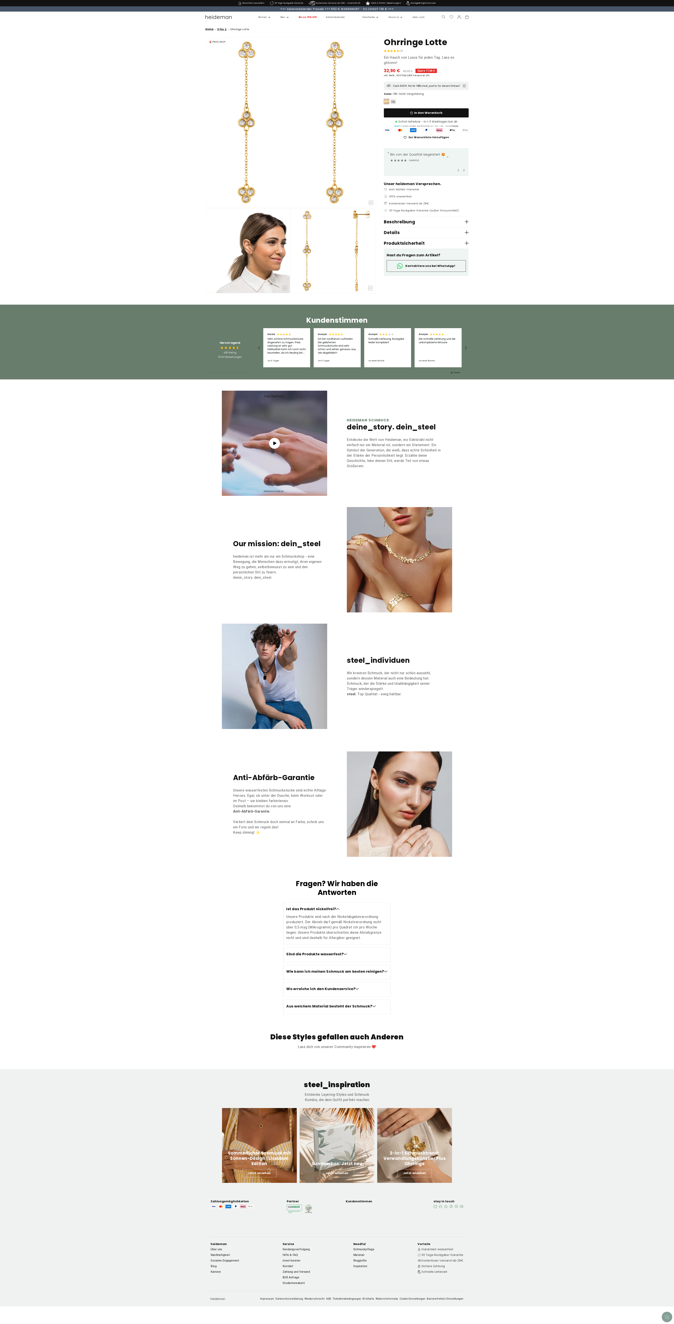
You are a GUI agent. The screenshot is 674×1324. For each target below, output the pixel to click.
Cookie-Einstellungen (412, 1298)
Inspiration (360, 1266)
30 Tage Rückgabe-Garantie (442, 1255)
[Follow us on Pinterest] (446, 1206)
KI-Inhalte (368, 1298)
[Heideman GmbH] (218, 17)
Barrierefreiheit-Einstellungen (445, 1298)
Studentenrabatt (294, 1283)
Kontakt (288, 1266)
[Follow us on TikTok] (456, 1206)
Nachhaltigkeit (220, 1255)
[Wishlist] (451, 17)
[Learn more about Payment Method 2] (400, 130)
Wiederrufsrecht (315, 1298)
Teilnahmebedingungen (347, 1298)
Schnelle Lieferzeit (434, 1272)
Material (358, 1255)
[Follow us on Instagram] (435, 1206)
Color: (388, 94)
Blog (214, 1266)
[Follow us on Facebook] (440, 1206)
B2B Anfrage (291, 1277)
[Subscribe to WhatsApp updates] (451, 1206)
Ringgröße (360, 1260)
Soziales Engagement (225, 1260)
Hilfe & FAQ (290, 1255)
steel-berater (292, 1260)
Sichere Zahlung (433, 1266)
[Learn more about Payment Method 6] (452, 130)
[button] (260, 17)
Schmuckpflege (363, 1249)
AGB (328, 1298)
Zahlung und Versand (296, 1271)
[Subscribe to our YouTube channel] (461, 1206)
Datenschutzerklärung (289, 1298)
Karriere (216, 1271)
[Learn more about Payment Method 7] (465, 130)
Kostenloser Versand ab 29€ (442, 1261)
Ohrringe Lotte (239, 29)
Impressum (267, 1298)
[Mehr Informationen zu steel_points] (464, 85)
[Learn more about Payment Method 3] (413, 130)
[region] (362, 348)
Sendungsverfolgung (296, 1249)
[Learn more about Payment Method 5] (439, 130)
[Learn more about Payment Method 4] (426, 130)
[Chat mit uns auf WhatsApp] (667, 1317)
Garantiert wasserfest (437, 1249)
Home (209, 29)
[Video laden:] (274, 443)
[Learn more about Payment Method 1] (387, 130)
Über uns (216, 1249)
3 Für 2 (221, 29)
